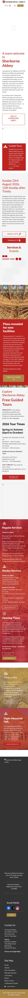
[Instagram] (17, 908)
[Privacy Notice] (5, 986)
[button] (7, 5)
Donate (6, 968)
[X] (13, 908)
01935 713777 (12, 932)
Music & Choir (9, 981)
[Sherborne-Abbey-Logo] (14, 2)
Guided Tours (15, 145)
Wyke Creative (15, 995)
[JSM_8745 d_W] (14, 135)
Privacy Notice (11, 986)
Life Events (8, 975)
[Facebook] (8, 908)
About (6, 978)
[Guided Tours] (6, 146)
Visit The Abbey (9, 970)
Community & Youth (11, 983)
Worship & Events (10, 973)
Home (6, 965)
